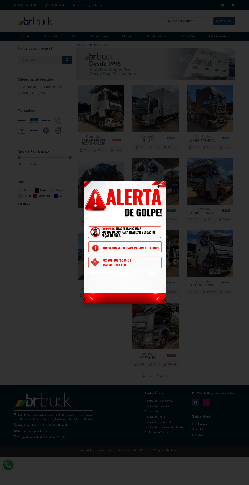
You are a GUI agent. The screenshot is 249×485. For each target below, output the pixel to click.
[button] (160, 186)
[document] (124, 242)
